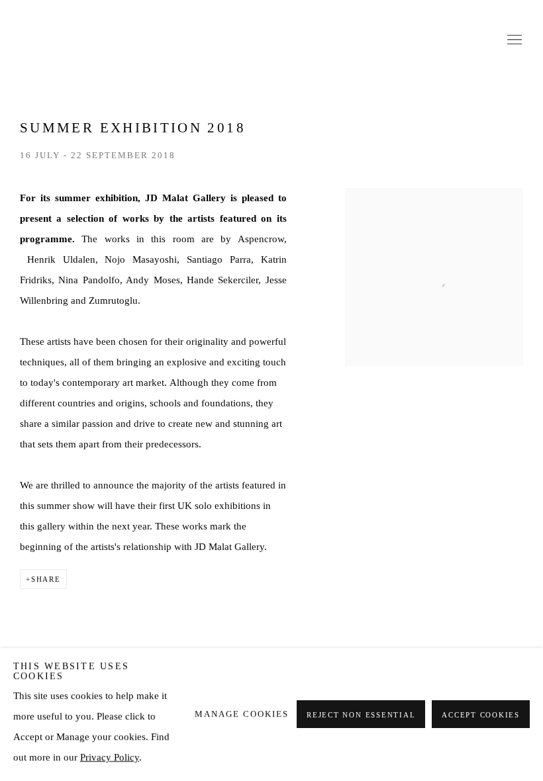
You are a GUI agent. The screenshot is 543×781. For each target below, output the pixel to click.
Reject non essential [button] (361, 715)
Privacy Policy (109, 757)
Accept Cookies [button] (481, 715)
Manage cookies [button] (242, 714)
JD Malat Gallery (271, 40)
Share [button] (46, 579)
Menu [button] (513, 40)
